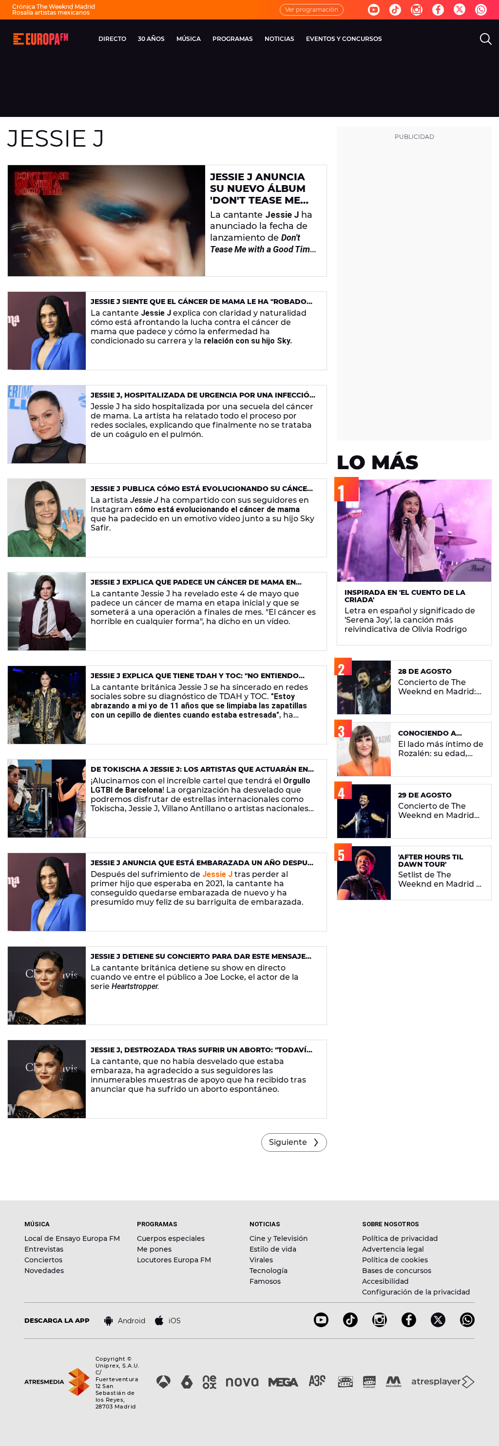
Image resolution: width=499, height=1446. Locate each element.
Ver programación (311, 9)
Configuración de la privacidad (416, 1292)
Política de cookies (395, 1260)
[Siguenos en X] (438, 1324)
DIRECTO (112, 38)
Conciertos (43, 1260)
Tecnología (269, 1270)
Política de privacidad (400, 1238)
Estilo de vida (273, 1249)
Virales (261, 1260)
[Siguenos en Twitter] (459, 10)
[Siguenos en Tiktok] (395, 10)
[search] (486, 39)
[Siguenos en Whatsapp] (481, 10)
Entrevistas (43, 1249)
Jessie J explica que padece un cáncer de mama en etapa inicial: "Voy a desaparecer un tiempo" (193, 586)
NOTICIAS (279, 38)
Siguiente (288, 1142)
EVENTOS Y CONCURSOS (344, 38)
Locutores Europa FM (174, 1260)
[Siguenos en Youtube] (374, 10)
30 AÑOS (151, 38)
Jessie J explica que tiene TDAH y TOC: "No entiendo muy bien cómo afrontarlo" (195, 679)
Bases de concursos (396, 1270)
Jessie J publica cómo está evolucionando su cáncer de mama (201, 492)
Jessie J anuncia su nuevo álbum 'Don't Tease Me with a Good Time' (263, 194)
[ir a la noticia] (106, 220)
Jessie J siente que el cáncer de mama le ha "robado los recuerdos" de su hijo (199, 305)
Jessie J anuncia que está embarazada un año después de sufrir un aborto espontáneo (203, 866)
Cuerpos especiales (171, 1238)
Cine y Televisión (279, 1238)
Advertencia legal (393, 1249)
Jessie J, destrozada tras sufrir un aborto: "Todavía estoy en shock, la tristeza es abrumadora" (201, 1054)
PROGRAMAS (232, 38)
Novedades (44, 1270)
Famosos (265, 1281)
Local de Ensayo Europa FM (72, 1238)
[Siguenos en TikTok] (350, 1324)
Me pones (154, 1249)
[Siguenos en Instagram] (416, 10)
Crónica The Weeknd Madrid (53, 6)
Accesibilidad (385, 1281)
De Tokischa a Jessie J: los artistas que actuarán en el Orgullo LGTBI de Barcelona (199, 773)
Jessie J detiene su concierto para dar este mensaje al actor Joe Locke (198, 960)
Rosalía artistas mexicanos (51, 12)
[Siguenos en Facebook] (438, 10)
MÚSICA (188, 38)
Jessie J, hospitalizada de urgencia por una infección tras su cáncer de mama (203, 399)
